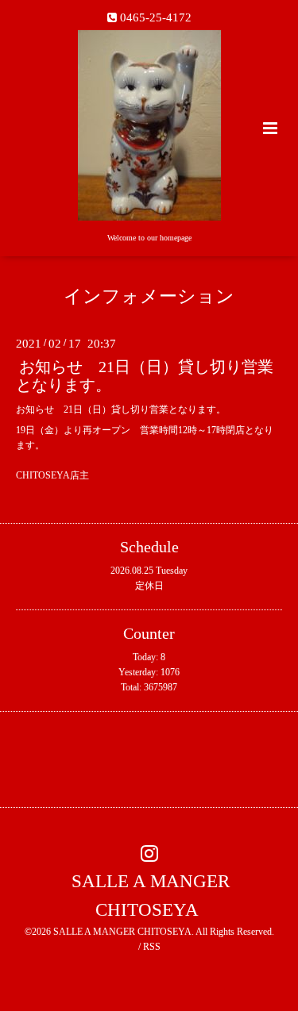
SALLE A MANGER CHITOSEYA (151, 895)
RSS (152, 946)
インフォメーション (149, 296)
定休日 (149, 585)
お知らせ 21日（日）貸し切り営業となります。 (144, 376)
